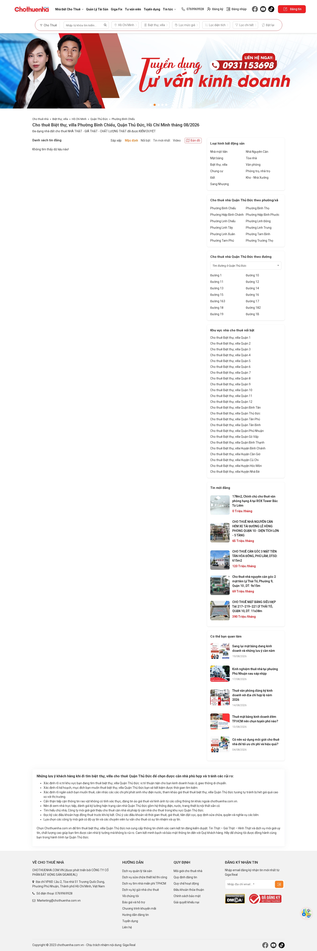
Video (177, 140)
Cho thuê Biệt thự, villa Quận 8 (230, 378)
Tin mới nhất (161, 140)
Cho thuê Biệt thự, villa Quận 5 (230, 361)
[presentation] (7, 73)
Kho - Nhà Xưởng (257, 177)
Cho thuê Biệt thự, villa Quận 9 (230, 384)
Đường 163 (217, 301)
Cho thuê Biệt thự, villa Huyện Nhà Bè (235, 471)
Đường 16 (252, 294)
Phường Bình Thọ (257, 208)
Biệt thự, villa (60, 119)
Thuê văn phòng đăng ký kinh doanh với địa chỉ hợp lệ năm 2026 (252, 695)
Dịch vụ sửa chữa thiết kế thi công (144, 877)
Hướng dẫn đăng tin (135, 914)
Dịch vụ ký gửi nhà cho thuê (140, 889)
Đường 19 (216, 314)
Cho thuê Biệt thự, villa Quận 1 (230, 337)
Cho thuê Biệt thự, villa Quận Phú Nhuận (237, 431)
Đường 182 (253, 307)
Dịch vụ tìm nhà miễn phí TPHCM (144, 883)
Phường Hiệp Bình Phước (262, 214)
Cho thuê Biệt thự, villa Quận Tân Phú (235, 419)
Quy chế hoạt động (186, 883)
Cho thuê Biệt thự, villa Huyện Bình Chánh (237, 448)
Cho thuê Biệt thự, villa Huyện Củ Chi (234, 460)
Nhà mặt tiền (219, 151)
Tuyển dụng (152, 9)
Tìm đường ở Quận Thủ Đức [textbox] (229, 265)
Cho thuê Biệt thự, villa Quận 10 (231, 390)
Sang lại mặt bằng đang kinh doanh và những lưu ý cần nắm (253, 648)
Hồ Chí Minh (79, 119)
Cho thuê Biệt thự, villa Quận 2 (230, 343)
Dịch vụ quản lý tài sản (137, 871)
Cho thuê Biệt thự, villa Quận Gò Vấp (234, 436)
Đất (212, 177)
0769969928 (63, 893)
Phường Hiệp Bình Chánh (227, 214)
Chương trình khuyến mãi (139, 908)
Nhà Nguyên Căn (257, 151)
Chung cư (216, 171)
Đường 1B (252, 314)
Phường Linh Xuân (222, 234)
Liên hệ (127, 927)
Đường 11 (216, 281)
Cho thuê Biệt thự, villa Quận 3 (230, 349)
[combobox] (245, 265)
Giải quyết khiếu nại (186, 902)
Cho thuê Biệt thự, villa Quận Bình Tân (235, 407)
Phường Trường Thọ (259, 240)
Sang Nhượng (219, 184)
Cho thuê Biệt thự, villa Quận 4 (230, 355)
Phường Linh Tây (221, 227)
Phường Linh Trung (258, 227)
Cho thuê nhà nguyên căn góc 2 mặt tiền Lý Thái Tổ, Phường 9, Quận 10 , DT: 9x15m (254, 581)
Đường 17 (252, 301)
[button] (151, 105)
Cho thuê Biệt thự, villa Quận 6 (230, 366)
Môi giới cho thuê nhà (188, 871)
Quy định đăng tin (185, 877)
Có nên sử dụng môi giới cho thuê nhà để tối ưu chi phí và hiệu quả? (255, 742)
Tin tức (168, 9)
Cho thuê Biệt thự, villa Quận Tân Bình (235, 425)
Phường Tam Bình (258, 234)
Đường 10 (252, 275)
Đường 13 (216, 288)
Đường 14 (252, 288)
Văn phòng (253, 164)
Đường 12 (252, 281)
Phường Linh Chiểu (222, 221)
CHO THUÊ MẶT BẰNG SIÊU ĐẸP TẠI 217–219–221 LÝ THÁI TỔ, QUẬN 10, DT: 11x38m (254, 606)
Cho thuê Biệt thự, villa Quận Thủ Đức (235, 413)
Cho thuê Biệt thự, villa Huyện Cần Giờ (235, 454)
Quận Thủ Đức (99, 119)
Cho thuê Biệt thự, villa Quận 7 (230, 372)
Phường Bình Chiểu (123, 119)
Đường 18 (216, 307)
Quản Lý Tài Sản (97, 9)
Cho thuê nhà (40, 119)
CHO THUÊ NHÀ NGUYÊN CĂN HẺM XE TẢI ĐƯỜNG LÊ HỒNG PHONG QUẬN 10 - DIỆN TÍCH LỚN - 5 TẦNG (255, 528)
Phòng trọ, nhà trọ (258, 171)
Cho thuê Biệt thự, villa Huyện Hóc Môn (236, 466)
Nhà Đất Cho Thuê (67, 9)
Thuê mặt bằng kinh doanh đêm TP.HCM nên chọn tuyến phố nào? (255, 719)
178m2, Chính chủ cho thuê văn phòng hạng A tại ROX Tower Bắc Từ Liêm (255, 501)
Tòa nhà (251, 158)
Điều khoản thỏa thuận (189, 889)
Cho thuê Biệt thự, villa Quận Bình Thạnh (237, 442)
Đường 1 (216, 275)
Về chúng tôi (130, 896)
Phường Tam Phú (222, 240)
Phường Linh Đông (258, 221)
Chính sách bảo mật (187, 896)
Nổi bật (145, 140)
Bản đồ (195, 140)
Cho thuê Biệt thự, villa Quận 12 (231, 401)
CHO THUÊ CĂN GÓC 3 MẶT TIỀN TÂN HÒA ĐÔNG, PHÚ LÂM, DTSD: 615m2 (255, 556)
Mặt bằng (216, 158)
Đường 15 (216, 294)
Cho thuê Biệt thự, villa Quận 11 (231, 396)
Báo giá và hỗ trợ (133, 902)
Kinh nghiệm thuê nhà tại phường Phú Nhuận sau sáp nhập (255, 671)
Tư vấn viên (133, 9)
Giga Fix (116, 9)
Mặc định (131, 140)
